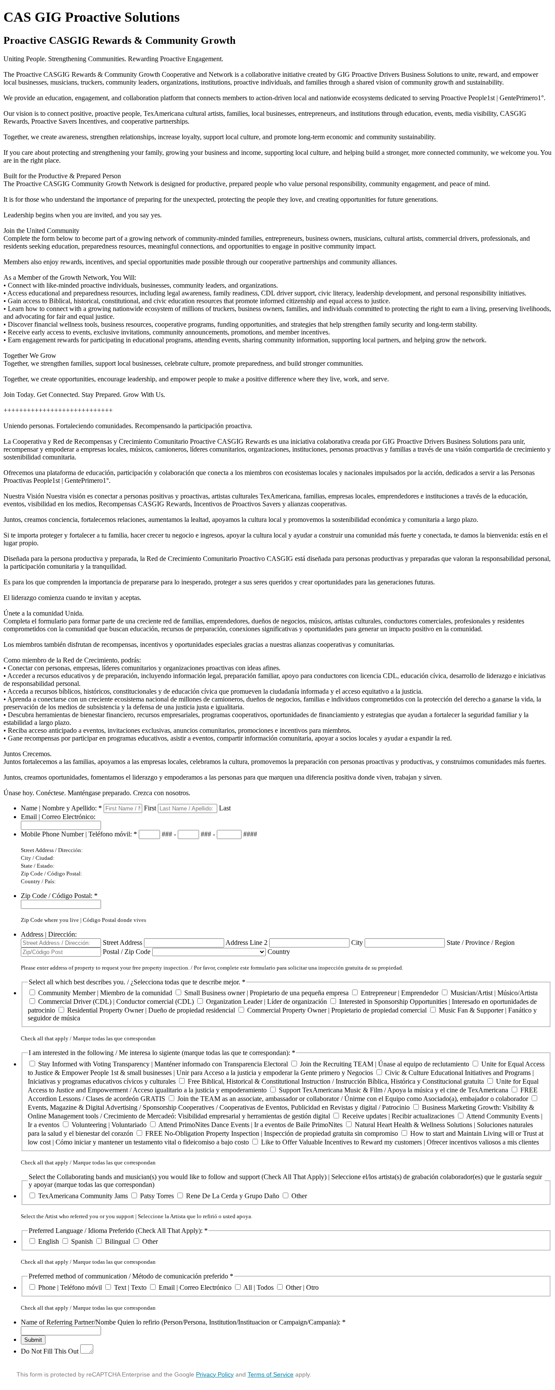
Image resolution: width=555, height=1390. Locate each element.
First (150, 808)
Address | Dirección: (49, 934)
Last (225, 808)
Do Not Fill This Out (49, 1351)
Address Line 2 (246, 942)
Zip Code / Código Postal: (59, 895)
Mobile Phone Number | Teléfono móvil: (79, 834)
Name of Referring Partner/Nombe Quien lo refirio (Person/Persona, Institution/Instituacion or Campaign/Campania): (183, 1322)
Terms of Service (271, 1374)
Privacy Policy (215, 1374)
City (357, 942)
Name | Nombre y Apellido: (61, 808)
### (167, 834)
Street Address (122, 942)
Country (279, 951)
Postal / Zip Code (126, 951)
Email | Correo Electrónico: (58, 816)
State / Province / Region (481, 942)
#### (250, 834)
